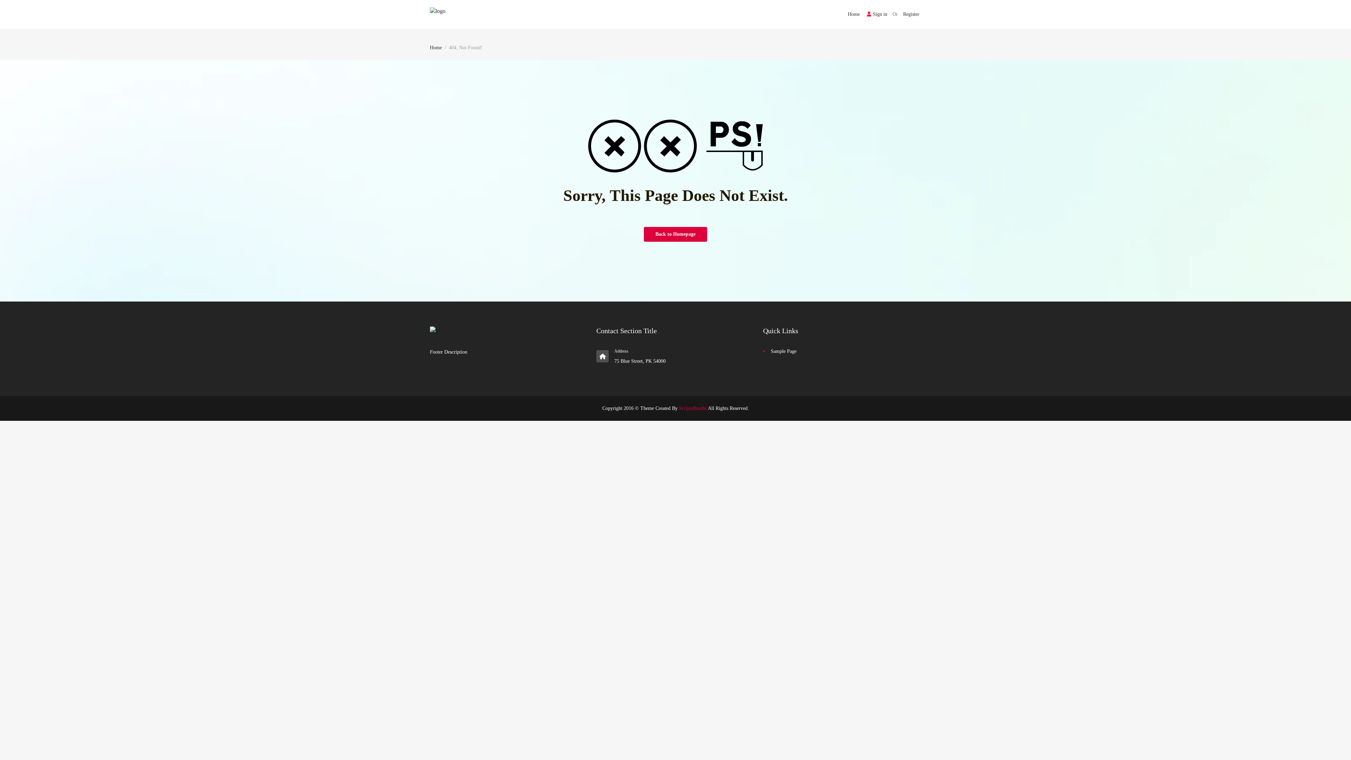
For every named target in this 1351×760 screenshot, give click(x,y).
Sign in (880, 14)
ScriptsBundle (693, 408)
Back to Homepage (675, 234)
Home (854, 14)
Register (911, 14)
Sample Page (784, 351)
